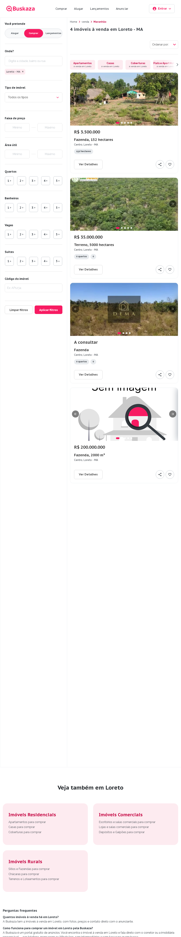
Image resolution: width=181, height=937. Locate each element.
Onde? (9, 51)
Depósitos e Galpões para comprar (122, 832)
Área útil (11, 145)
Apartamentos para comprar (27, 822)
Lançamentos (99, 8)
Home (73, 21)
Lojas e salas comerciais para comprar (124, 827)
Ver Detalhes (88, 164)
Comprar (61, 8)
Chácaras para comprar (23, 874)
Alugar (78, 8)
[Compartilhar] (160, 164)
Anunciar (122, 8)
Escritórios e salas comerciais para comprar (127, 822)
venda (85, 21)
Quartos (10, 171)
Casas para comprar (21, 827)
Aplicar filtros (48, 310)
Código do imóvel (17, 278)
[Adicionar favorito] (170, 164)
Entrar (162, 8)
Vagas (9, 225)
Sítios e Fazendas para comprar (29, 869)
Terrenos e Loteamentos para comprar (33, 879)
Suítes (9, 251)
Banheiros (12, 198)
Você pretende (15, 23)
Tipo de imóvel (15, 87)
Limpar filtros (19, 310)
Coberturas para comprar (24, 832)
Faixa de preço (15, 118)
